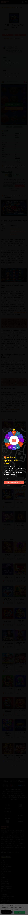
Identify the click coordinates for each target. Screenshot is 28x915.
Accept (19, 912)
